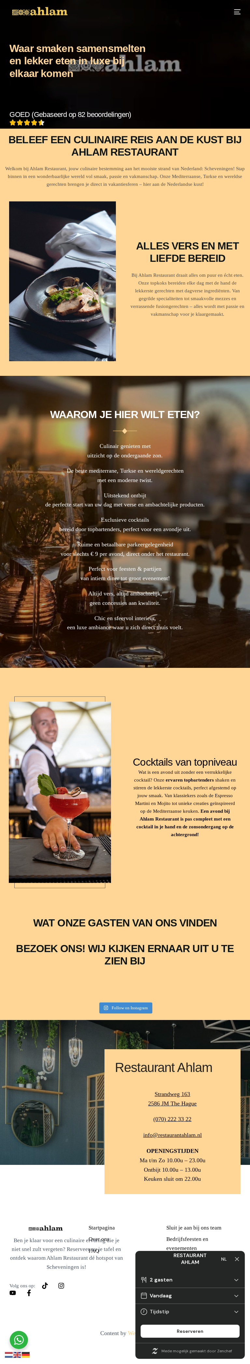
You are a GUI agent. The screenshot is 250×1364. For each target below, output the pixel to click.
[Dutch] (9, 1354)
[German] (26, 1354)
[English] (17, 1354)
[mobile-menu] (233, 12)
